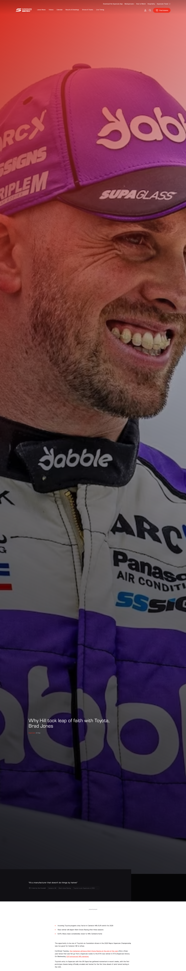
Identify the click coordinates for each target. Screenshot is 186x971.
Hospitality (151, 4)
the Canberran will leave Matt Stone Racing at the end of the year (94, 951)
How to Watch (141, 4)
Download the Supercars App (113, 4)
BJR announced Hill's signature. (78, 956)
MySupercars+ (129, 4)
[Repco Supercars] (26, 11)
